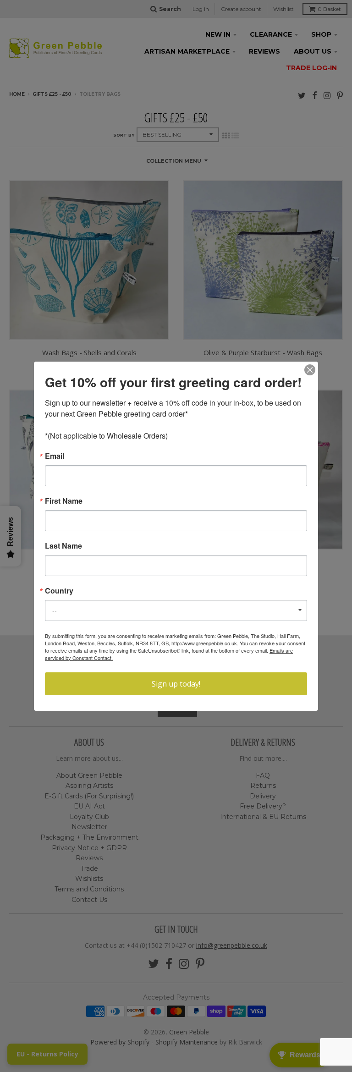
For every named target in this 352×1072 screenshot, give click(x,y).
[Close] (309, 369)
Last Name (63, 546)
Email (54, 456)
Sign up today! (176, 684)
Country (59, 590)
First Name (63, 501)
